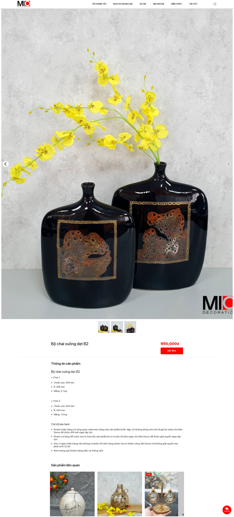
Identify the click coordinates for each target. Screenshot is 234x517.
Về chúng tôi (99, 4)
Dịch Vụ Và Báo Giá (123, 4)
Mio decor (158, 4)
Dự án (143, 4)
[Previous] (6, 164)
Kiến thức (176, 4)
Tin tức (193, 4)
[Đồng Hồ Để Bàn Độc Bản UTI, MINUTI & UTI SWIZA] (167, 494)
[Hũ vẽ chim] (72, 494)
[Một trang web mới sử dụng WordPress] (23, 4)
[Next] (228, 164)
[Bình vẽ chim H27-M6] (119, 494)
